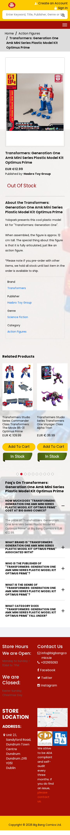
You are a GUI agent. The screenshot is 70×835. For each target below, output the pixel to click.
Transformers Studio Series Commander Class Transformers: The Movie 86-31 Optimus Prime (16, 424)
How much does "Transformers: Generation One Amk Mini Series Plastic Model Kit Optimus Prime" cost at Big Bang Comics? (31, 505)
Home (9, 33)
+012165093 (49, 662)
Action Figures (29, 33)
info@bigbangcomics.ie (54, 655)
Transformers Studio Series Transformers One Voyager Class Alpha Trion (51, 422)
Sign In (62, 8)
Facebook (47, 670)
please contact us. (43, 796)
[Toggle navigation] (64, 25)
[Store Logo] (12, 5)
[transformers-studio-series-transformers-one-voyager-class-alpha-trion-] (52, 386)
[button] (17, 474)
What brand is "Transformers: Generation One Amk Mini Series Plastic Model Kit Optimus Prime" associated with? (31, 547)
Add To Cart (19, 446)
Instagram (49, 685)
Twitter (46, 677)
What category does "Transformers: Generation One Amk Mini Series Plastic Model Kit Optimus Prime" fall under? (30, 611)
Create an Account (53, 3)
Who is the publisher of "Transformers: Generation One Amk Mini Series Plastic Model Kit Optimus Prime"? (30, 568)
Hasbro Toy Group (19, 303)
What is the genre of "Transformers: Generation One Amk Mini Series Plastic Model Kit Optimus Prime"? (30, 590)
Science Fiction (17, 317)
